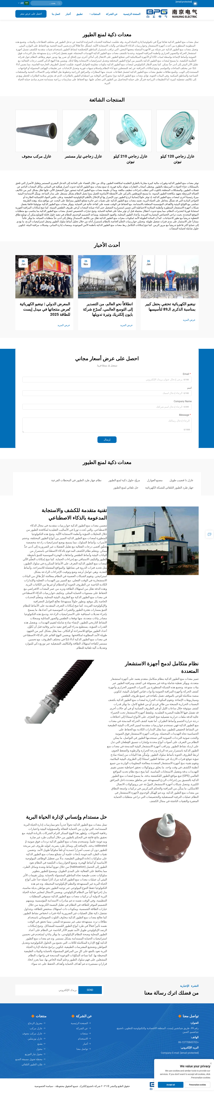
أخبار (68, 13)
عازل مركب (36, 1028)
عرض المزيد (189, 319)
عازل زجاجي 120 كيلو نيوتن (178, 159)
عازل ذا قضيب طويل (181, 480)
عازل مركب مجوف (36, 156)
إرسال (107, 439)
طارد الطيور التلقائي (32, 1064)
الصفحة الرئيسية (131, 13)
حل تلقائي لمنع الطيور (125, 487)
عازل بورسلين (35, 1038)
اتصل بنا (56, 13)
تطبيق (79, 13)
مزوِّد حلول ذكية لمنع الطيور (124, 480)
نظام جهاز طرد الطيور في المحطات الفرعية (76, 480)
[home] (172, 14)
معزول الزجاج (35, 1023)
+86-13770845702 (188, 1042)
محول (39, 1048)
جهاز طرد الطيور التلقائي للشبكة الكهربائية (169, 487)
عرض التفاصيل (177, 130)
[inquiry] (209, 534)
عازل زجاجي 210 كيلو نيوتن (131, 159)
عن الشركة (112, 13)
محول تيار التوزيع (33, 1054)
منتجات (84, 1033)
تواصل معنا (82, 1048)
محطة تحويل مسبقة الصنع (28, 1059)
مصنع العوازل (155, 480)
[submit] (58, 3)
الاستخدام (83, 1038)
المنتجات (95, 13)
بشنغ (39, 1043)
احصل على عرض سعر (31, 13)
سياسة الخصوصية (43, 1086)
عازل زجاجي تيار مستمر (83, 156)
